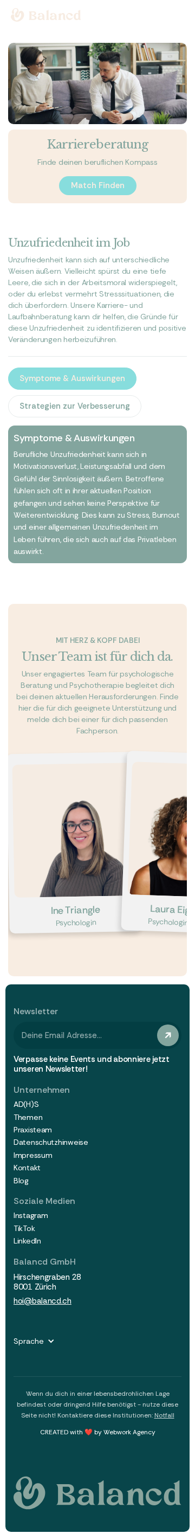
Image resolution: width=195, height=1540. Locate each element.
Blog (21, 1181)
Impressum (33, 1155)
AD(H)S (26, 1104)
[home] (46, 15)
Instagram (31, 1216)
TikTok (24, 1229)
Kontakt (27, 1168)
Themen (28, 1117)
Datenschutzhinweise (51, 1142)
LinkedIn (27, 1241)
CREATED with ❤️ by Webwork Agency (97, 1432)
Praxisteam (33, 1130)
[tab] (72, 379)
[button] (40, 1341)
